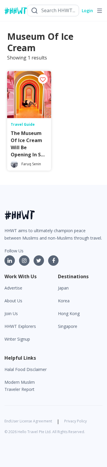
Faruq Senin (31, 163)
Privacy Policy (75, 421)
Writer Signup (17, 339)
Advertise (13, 288)
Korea (64, 301)
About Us (13, 301)
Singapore (67, 326)
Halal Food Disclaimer (25, 369)
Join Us (11, 313)
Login (87, 10)
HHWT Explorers (20, 326)
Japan (63, 288)
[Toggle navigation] (99, 11)
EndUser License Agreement (28, 421)
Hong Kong (69, 313)
